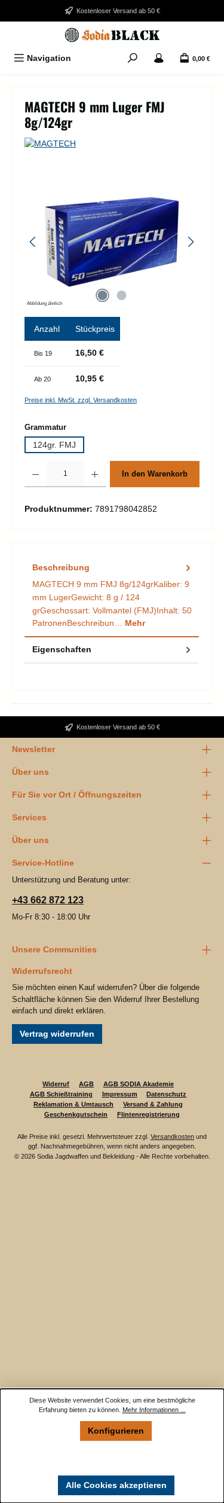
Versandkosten (172, 1136)
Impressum (119, 1094)
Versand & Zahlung (153, 1104)
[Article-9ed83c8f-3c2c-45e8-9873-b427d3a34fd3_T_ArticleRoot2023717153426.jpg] (112, 242)
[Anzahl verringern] (35, 474)
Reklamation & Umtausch (73, 1104)
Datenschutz (166, 1094)
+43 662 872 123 (48, 900)
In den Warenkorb (155, 473)
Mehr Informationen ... (154, 1409)
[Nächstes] (191, 241)
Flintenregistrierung (148, 1114)
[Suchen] (132, 58)
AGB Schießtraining (61, 1094)
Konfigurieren (116, 1430)
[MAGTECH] (112, 144)
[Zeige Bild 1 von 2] (102, 295)
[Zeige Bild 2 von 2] (121, 295)
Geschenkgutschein (76, 1114)
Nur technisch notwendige (116, 1457)
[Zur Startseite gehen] (112, 35)
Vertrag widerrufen (57, 1033)
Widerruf (55, 1083)
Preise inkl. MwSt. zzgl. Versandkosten (80, 400)
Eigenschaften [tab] (61, 649)
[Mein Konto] (159, 58)
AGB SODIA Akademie (138, 1083)
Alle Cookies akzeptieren (116, 1485)
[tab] (111, 596)
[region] (112, 242)
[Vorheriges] (33, 241)
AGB (86, 1083)
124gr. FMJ (54, 445)
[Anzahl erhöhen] (95, 474)
